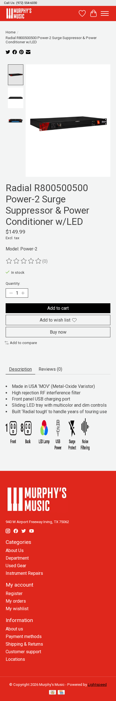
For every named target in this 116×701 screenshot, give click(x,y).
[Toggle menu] (104, 13)
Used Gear (16, 565)
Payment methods (24, 636)
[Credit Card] (61, 692)
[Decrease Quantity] (11, 293)
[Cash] (52, 692)
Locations (15, 659)
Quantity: (13, 283)
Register (14, 593)
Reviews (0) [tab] (50, 369)
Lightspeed (97, 684)
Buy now (58, 332)
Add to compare (23, 343)
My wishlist (17, 608)
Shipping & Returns (24, 644)
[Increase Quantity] (22, 293)
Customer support (23, 651)
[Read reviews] (24, 261)
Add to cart (58, 308)
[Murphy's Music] (19, 13)
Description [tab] (20, 369)
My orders (16, 601)
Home (10, 32)
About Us (15, 550)
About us (14, 629)
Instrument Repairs (24, 573)
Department (17, 558)
